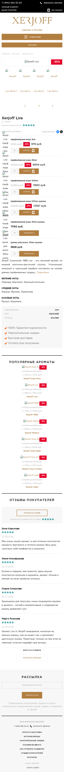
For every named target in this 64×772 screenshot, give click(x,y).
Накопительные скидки (32, 740)
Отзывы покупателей (32, 753)
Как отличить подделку (32, 749)
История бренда (32, 736)
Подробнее (43, 272)
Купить (26, 150)
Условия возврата (32, 745)
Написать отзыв (32, 513)
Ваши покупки (9, 10)
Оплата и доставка (32, 732)
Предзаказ (29, 233)
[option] (11, 84)
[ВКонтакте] (57, 131)
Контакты (32, 757)
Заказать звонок (53, 2)
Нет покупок (57, 10)
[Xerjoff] (32, 21)
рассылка (32, 676)
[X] (61, 131)
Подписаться (32, 695)
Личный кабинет (10, 7)
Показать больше (32, 658)
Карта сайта (33, 768)
